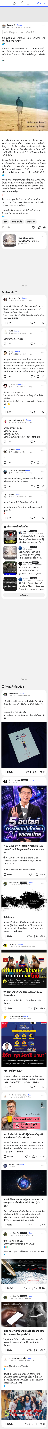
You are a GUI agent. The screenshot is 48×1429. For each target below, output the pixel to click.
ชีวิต (5, 221)
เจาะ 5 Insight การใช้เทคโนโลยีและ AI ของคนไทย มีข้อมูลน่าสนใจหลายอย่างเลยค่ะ (23, 849)
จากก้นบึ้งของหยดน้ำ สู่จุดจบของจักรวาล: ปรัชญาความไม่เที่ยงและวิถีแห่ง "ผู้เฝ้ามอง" (23, 1202)
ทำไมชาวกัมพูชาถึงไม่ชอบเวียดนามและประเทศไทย (22, 993)
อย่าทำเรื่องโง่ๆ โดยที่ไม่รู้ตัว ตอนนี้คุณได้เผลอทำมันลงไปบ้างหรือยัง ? (23, 1136)
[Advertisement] (24, 14)
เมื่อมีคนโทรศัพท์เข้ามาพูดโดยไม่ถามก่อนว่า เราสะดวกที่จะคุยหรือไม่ (23, 1332)
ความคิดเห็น (17, 221)
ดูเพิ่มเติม (14, 318)
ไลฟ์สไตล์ (31, 221)
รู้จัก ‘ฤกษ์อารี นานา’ (13, 1070)
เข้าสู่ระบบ (41, 3)
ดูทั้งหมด (24, 595)
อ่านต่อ (6, 1003)
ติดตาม (19, 25)
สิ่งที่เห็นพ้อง (9, 917)
